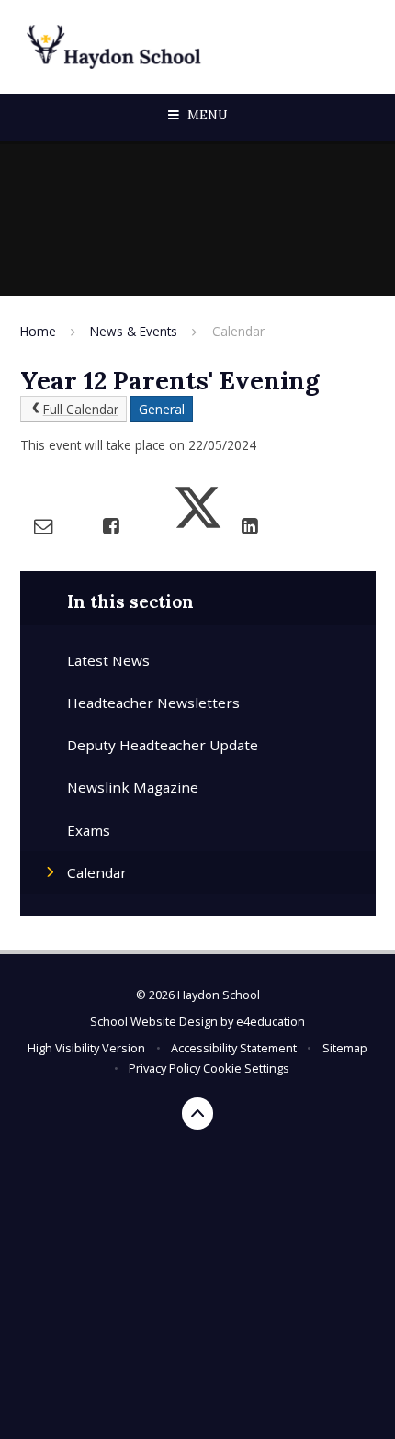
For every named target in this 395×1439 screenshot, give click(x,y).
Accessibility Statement (234, 1048)
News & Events (133, 331)
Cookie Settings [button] (246, 1068)
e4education (270, 1021)
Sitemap (344, 1048)
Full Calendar (80, 409)
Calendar (238, 331)
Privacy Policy (164, 1068)
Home (38, 331)
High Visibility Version (86, 1048)
